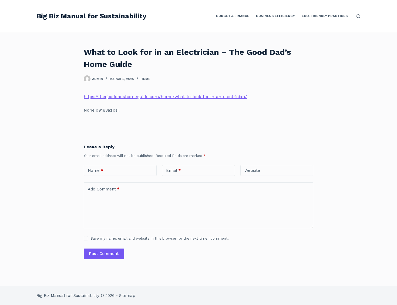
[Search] (358, 16)
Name (95, 170)
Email (173, 170)
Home (145, 79)
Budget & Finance (232, 16)
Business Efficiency (275, 16)
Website (252, 170)
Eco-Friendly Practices (325, 16)
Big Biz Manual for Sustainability (91, 16)
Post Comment (104, 253)
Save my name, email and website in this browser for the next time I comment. (159, 238)
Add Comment (103, 189)
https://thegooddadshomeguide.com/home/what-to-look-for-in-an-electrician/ (165, 96)
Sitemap (127, 295)
